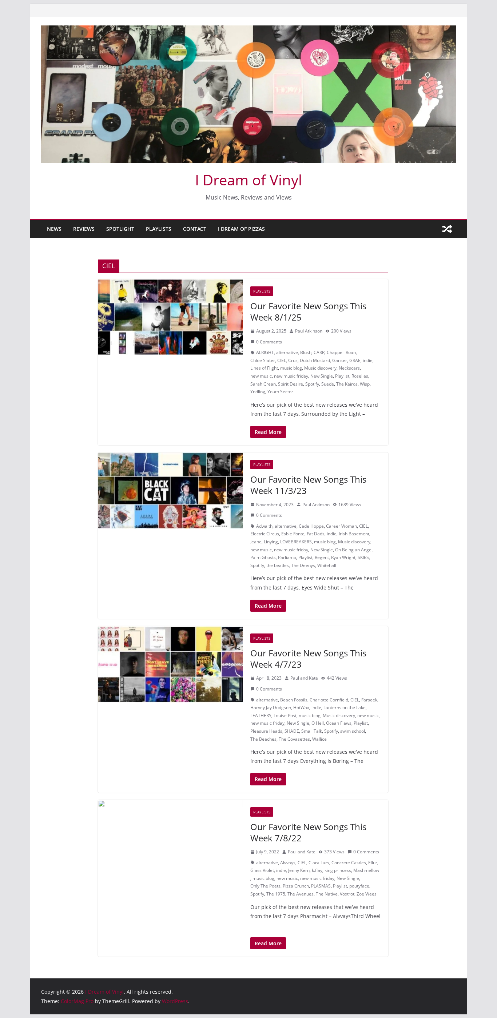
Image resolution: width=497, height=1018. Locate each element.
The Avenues (300, 894)
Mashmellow (366, 870)
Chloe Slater (262, 360)
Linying (271, 542)
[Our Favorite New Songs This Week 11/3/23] (170, 490)
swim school (352, 731)
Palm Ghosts (263, 557)
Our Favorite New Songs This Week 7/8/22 (308, 832)
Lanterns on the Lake (344, 707)
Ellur (372, 863)
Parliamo (287, 557)
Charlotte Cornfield (329, 700)
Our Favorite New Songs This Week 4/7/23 (308, 658)
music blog (291, 368)
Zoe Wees (367, 894)
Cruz (293, 360)
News (54, 228)
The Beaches (263, 739)
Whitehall (326, 565)
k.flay (317, 870)
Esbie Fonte (293, 534)
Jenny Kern (299, 870)
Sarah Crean (263, 384)
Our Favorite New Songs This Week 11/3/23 (308, 484)
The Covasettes (294, 739)
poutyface (359, 886)
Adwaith (264, 526)
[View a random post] (447, 229)
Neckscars (349, 368)
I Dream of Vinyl (248, 180)
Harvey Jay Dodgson (270, 707)
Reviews (84, 228)
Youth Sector (280, 392)
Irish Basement (354, 534)
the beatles (277, 565)
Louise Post (285, 715)
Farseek (369, 700)
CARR (319, 352)
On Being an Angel (354, 550)
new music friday (291, 376)
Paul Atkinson (308, 331)
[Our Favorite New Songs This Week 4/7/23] (170, 664)
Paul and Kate (304, 678)
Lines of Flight (264, 368)
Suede (327, 384)
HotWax (301, 707)
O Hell (317, 723)
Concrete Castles (348, 863)
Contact (194, 228)
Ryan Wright (343, 557)
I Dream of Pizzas (241, 228)
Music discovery (320, 368)
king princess (338, 870)
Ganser (339, 360)
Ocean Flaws (338, 723)
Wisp (365, 384)
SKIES (363, 557)
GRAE (355, 360)
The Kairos (347, 384)
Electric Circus (264, 534)
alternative (287, 352)
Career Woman (341, 526)
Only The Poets (265, 886)
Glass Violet (262, 870)
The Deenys (303, 565)
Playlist (342, 376)
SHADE (292, 731)
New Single (321, 376)
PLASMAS (321, 886)
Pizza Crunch (296, 886)
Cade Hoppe (311, 526)
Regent (322, 557)
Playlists (158, 228)
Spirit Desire (290, 384)
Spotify (312, 384)
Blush (305, 352)
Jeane (256, 542)
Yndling (257, 392)
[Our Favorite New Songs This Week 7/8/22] (170, 838)
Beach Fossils (293, 700)
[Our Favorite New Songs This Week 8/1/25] (170, 317)
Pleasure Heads (266, 731)
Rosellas (359, 376)
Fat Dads (316, 534)
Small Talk (311, 731)
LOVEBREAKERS (296, 542)
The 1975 (275, 894)
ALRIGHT (265, 352)
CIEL (281, 360)
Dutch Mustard (315, 360)
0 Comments (269, 342)
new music (261, 376)
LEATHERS (260, 715)
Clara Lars (319, 863)
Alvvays (287, 863)
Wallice (319, 739)
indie (368, 360)
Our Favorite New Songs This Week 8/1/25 (308, 311)
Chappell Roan (341, 352)
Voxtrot (347, 894)
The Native (327, 894)
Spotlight (120, 228)
